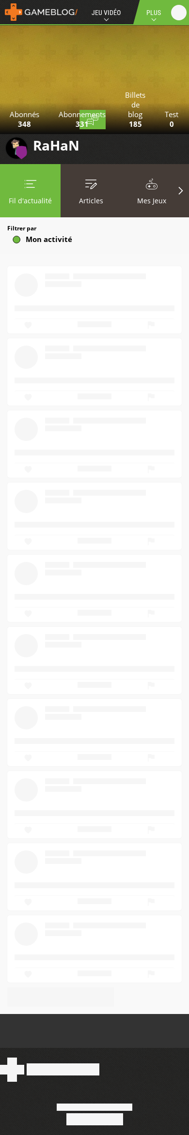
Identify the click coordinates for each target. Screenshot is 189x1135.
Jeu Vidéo (106, 12)
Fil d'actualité (30, 200)
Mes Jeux (151, 200)
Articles (91, 200)
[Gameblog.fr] (39, 12)
